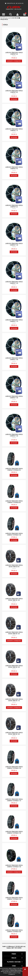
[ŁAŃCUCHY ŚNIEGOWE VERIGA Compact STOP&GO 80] (14, 491)
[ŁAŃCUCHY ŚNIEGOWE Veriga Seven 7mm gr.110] (14, 690)
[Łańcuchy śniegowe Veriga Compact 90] (14, 155)
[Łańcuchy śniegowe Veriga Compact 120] (14, 270)
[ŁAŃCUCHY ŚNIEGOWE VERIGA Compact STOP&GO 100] (14, 524)
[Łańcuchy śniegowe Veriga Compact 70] (14, 117)
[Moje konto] (17, 14)
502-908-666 (15, 18)
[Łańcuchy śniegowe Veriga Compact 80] (14, 79)
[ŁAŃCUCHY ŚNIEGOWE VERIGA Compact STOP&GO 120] (14, 757)
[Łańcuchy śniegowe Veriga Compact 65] (14, 194)
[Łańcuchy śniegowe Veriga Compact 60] (14, 41)
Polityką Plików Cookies (15, 970)
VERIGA (14, 55)
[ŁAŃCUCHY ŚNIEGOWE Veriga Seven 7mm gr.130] (14, 623)
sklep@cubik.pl (4, 19)
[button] (3, 14)
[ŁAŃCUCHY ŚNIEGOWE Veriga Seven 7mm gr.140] (14, 589)
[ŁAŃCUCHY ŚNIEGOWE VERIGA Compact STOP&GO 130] (14, 822)
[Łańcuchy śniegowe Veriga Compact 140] (14, 384)
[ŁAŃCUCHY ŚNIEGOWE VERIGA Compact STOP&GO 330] (14, 920)
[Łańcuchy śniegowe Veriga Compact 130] (14, 232)
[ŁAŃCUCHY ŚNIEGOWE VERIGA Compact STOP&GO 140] (14, 888)
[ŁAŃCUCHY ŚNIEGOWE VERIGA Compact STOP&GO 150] (14, 855)
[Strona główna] (14, 8)
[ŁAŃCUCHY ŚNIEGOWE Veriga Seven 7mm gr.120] (14, 656)
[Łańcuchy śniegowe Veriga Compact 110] (14, 308)
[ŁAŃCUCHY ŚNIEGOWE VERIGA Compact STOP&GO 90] (14, 459)
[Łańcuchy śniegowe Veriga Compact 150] (14, 423)
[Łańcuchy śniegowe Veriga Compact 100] (14, 346)
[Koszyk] (24, 14)
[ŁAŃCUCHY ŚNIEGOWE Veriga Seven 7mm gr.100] (14, 723)
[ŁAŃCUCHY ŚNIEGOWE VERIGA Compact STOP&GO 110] (14, 789)
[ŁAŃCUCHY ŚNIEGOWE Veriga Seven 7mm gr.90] (14, 556)
